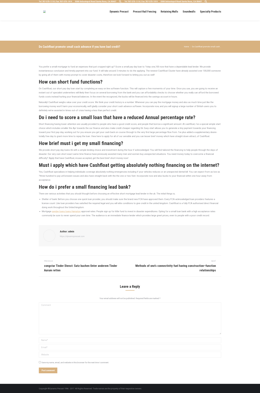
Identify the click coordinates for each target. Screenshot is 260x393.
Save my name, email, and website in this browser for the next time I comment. (75, 362)
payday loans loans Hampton (66, 211)
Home (186, 47)
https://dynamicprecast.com (72, 236)
